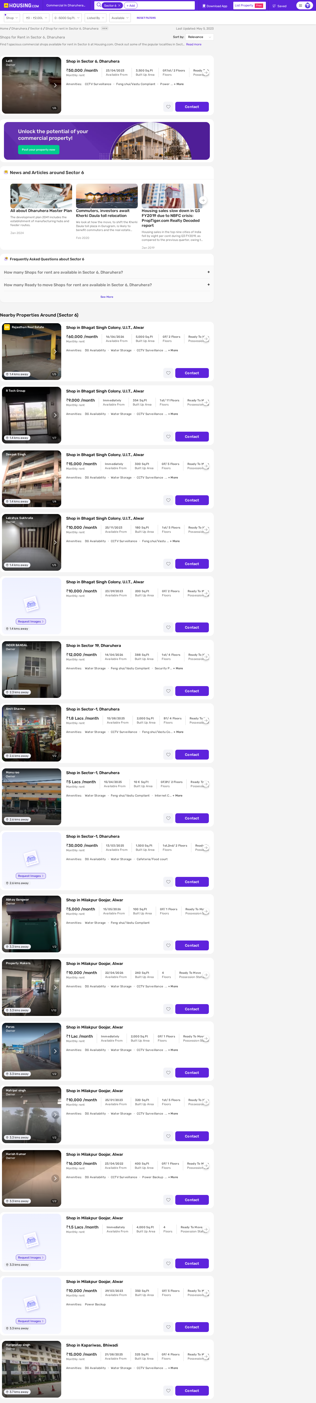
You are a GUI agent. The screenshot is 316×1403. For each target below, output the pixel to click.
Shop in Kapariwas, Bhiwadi (92, 1345)
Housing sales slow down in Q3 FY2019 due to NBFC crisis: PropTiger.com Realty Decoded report (171, 218)
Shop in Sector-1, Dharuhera (92, 709)
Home (4, 28)
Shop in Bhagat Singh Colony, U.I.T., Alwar (105, 327)
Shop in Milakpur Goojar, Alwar (94, 900)
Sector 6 (36, 28)
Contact (192, 107)
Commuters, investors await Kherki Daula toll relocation (103, 213)
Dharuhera (19, 28)
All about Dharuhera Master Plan (41, 210)
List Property (248, 5)
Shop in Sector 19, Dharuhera (93, 645)
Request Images (29, 621)
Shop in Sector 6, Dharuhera (92, 61)
